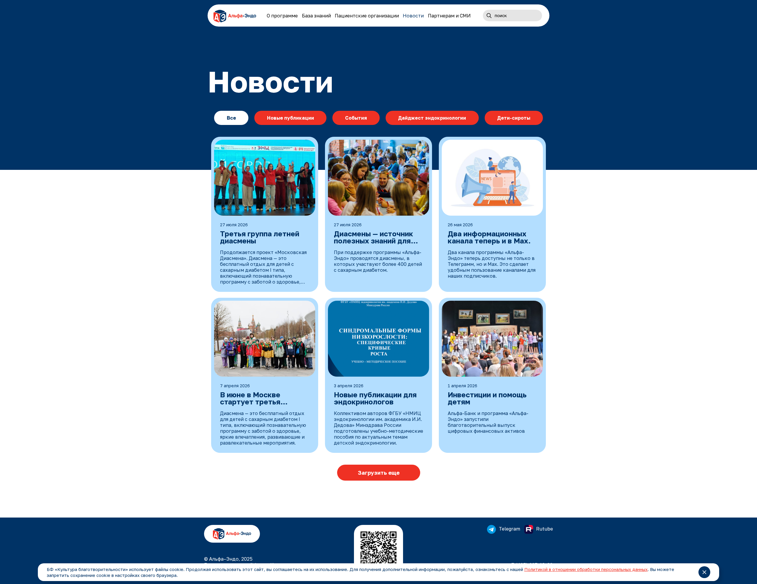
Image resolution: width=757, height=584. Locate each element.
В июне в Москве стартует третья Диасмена (250, 398)
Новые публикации (290, 118)
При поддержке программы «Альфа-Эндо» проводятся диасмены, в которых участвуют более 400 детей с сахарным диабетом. (378, 261)
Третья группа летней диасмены (259, 237)
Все (231, 118)
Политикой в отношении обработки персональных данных (586, 569)
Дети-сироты (513, 118)
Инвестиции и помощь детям (487, 398)
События (356, 118)
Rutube (544, 529)
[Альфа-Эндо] (234, 15)
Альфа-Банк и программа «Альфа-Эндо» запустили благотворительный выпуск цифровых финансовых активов (488, 422)
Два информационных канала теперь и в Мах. (489, 237)
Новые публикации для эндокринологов (375, 398)
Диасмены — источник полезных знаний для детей (373, 237)
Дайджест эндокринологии (432, 118)
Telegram (510, 529)
